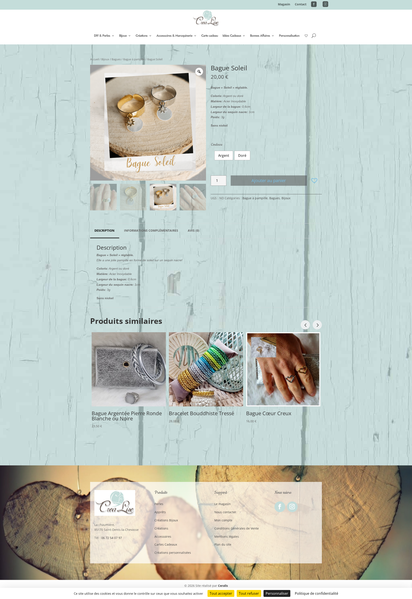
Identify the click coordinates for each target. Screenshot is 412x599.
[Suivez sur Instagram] (292, 506)
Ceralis (223, 586)
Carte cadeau (209, 35)
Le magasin (222, 504)
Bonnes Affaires (260, 35)
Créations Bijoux (166, 520)
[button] (314, 180)
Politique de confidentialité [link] (316, 593)
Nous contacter (225, 512)
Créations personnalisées (172, 553)
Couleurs (216, 144)
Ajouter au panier (268, 180)
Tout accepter (221, 593)
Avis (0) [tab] (193, 230)
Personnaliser (277, 593)
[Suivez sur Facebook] (279, 506)
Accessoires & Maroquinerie (174, 35)
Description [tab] (104, 230)
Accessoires (162, 536)
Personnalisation (289, 35)
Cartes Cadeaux (165, 544)
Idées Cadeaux (232, 35)
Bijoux (123, 35)
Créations (141, 35)
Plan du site (222, 544)
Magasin (284, 4)
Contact (300, 4)
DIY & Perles (102, 35)
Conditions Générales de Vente (236, 528)
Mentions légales (226, 536)
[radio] (224, 155)
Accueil (94, 59)
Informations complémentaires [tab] (151, 230)
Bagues (116, 59)
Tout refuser (249, 593)
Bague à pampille (134, 59)
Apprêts (160, 512)
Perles (158, 504)
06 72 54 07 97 (111, 538)
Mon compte (223, 520)
